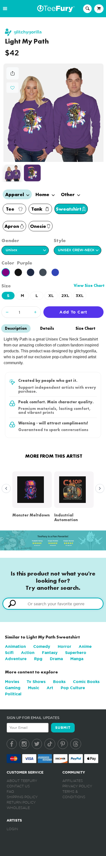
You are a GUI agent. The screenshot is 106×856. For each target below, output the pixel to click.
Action (28, 652)
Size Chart (85, 328)
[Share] (12, 78)
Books (59, 681)
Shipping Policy (22, 797)
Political (13, 694)
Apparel (15, 194)
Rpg (38, 658)
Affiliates (72, 781)
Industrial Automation (66, 517)
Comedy (41, 646)
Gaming (12, 687)
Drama (56, 658)
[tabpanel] (53, 112)
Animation (15, 646)
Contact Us (18, 786)
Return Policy (21, 802)
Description (16, 328)
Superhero (75, 652)
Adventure (16, 658)
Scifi (9, 652)
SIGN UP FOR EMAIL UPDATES (33, 718)
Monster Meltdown (31, 515)
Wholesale (18, 808)
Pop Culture (73, 687)
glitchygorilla (28, 32)
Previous (5, 488)
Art (50, 687)
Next (98, 488)
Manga (76, 658)
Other (68, 194)
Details (47, 328)
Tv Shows (36, 681)
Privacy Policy (77, 786)
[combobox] (53, 603)
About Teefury (22, 781)
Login (12, 829)
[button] (12, 87)
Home (43, 194)
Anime (85, 646)
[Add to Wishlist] (12, 88)
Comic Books (86, 681)
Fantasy (50, 652)
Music (33, 687)
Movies (12, 681)
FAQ (10, 792)
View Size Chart (89, 285)
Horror (64, 646)
